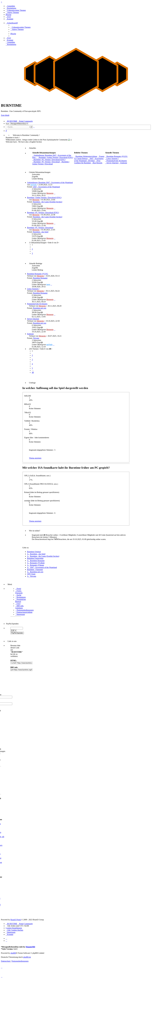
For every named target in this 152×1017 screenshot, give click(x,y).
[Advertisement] (72, 999)
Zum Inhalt (5, 115)
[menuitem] (10, 6)
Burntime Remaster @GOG (37, 274)
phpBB (13, 953)
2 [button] (32, 249)
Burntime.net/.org (39, 308)
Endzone (30, 334)
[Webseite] (6, 938)
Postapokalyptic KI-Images (37, 304)
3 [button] (32, 253)
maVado (33, 185)
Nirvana (36, 338)
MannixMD (30, 947)
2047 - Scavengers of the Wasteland (46, 187)
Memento (49, 193)
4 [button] (32, 364)
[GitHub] (6, 941)
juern (48, 284)
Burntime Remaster (40, 278)
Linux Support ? (33, 289)
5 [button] (32, 368)
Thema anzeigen (35, 458)
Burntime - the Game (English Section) (47, 202)
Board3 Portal (15, 920)
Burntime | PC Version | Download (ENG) (43, 213)
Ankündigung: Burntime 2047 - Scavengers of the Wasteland (50, 182)
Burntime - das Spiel (40, 232)
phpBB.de (27, 957)
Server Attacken (33, 319)
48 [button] (33, 372)
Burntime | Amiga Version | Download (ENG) (44, 198)
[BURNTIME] (76, 99)
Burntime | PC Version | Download (40, 228)
